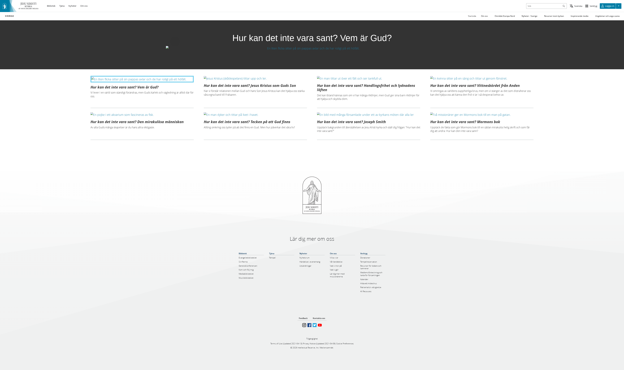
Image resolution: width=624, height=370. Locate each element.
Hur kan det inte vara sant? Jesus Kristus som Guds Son (250, 85)
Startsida (472, 16)
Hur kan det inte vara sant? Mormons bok (465, 121)
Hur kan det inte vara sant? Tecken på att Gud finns (247, 121)
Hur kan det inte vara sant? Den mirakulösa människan (137, 121)
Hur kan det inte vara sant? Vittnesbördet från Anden (475, 85)
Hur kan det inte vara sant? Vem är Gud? (124, 87)
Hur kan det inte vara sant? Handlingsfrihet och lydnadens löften (366, 87)
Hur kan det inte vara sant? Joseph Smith (351, 121)
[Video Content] (312, 48)
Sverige (9, 16)
